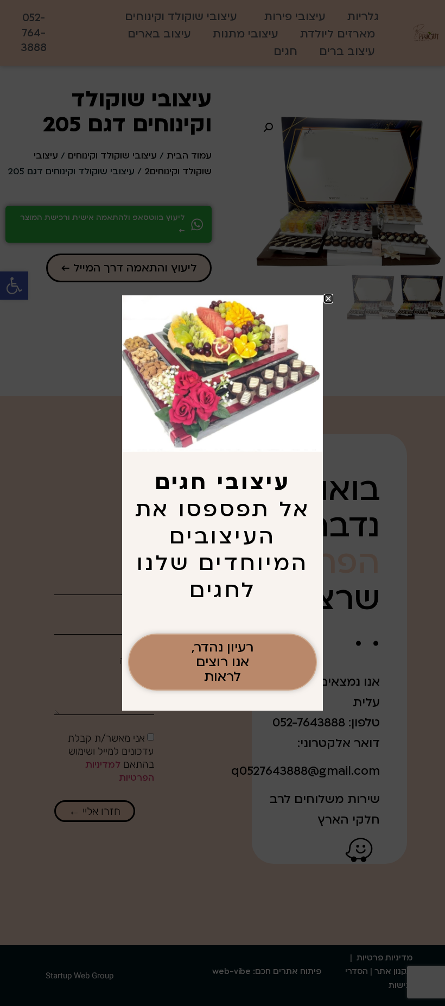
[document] (222, 503)
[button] (328, 298)
